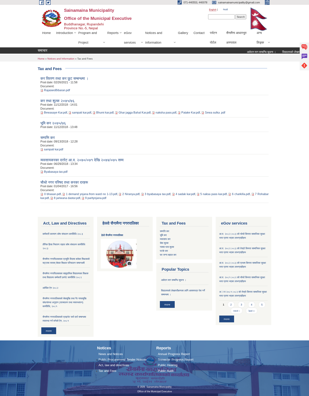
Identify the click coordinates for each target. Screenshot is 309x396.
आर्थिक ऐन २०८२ (50, 287)
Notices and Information (153, 37)
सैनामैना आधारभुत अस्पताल (236, 37)
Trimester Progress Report (175, 359)
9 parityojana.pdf (95, 198)
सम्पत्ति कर (47, 138)
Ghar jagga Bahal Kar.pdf (135, 112)
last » (252, 310)
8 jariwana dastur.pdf (67, 198)
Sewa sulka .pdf (215, 112)
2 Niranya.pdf (130, 194)
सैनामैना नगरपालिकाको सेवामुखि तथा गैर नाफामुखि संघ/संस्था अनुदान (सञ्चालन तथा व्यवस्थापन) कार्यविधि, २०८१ (64, 302)
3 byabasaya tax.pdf (157, 194)
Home (46, 33)
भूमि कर (163, 235)
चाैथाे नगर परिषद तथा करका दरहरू (64, 182)
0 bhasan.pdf (52, 194)
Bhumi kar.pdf (105, 112)
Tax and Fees (107, 371)
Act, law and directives (114, 365)
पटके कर (164, 250)
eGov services (130, 37)
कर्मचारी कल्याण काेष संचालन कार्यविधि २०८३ (63, 233)
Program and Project (87, 37)
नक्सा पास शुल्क (167, 246)
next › (236, 310)
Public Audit (166, 371)
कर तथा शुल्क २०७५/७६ (57, 101)
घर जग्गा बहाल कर (168, 254)
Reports (113, 33)
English (212, 9)
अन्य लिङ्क (260, 37)
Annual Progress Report (174, 354)
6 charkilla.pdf (241, 194)
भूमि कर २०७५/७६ (53, 123)
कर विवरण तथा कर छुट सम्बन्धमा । (64, 78)
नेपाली (225, 9)
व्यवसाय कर (165, 239)
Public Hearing (167, 365)
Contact (199, 33)
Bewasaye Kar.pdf (55, 112)
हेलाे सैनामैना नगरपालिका (112, 235)
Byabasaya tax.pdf (55, 171)
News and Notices (111, 354)
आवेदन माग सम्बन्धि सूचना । (256, 51)
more (49, 330)
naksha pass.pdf (166, 112)
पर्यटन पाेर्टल (213, 37)
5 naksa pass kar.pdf (213, 194)
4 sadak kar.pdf (185, 194)
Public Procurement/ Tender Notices (123, 359)
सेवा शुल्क (164, 243)
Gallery (183, 33)
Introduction (64, 33)
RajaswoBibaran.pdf (57, 90)
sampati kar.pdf (81, 112)
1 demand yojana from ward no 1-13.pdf (91, 194)
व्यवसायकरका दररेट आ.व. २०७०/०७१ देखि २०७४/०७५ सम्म (82, 160)
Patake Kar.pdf (190, 112)
